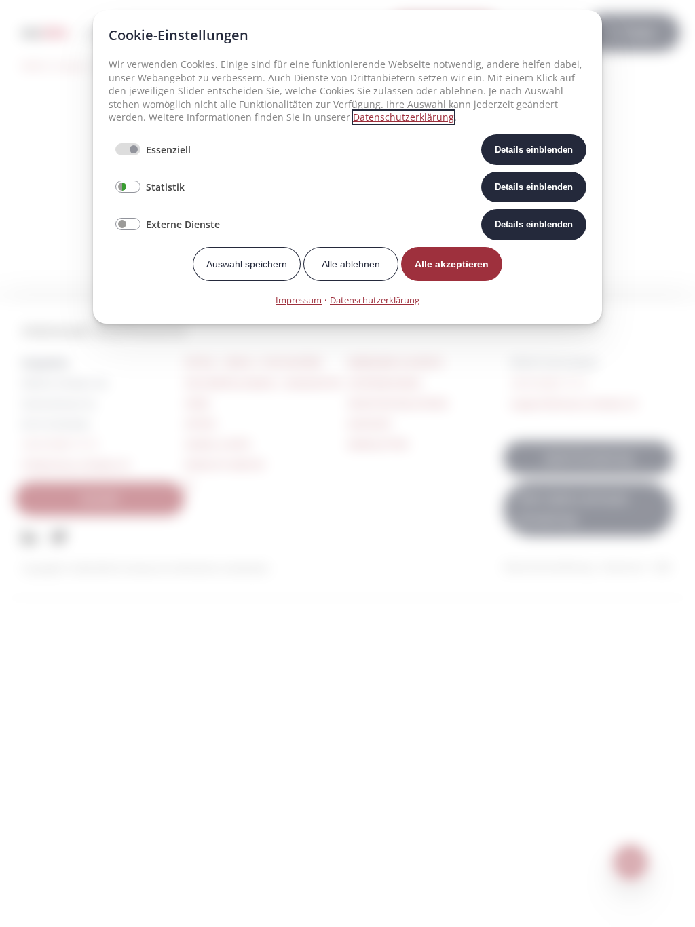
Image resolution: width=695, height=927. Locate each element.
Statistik (165, 187)
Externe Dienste (183, 224)
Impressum (299, 300)
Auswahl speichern (246, 264)
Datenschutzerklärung (403, 117)
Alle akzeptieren (452, 264)
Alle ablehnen (351, 264)
